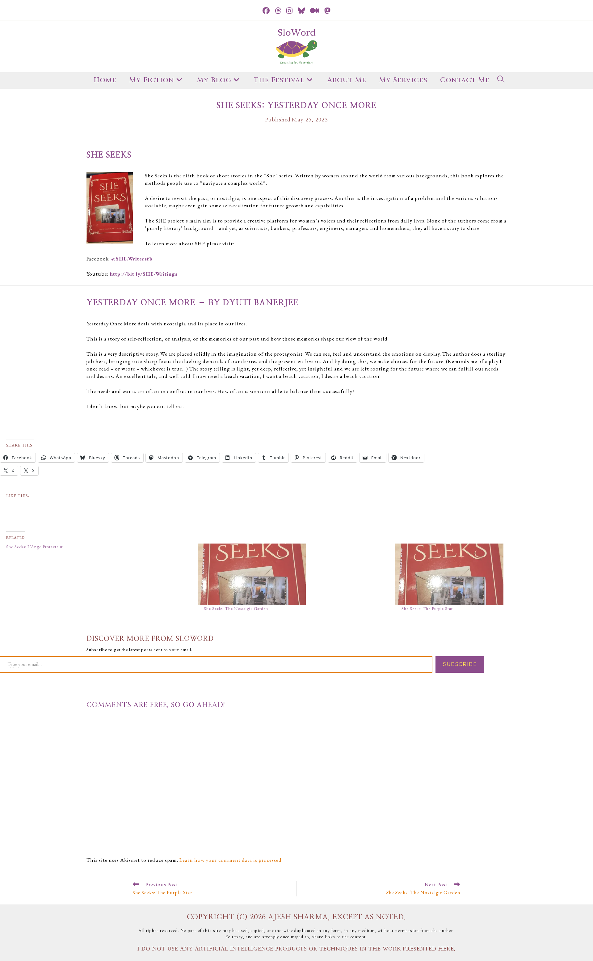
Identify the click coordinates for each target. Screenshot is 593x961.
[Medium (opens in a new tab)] (315, 11)
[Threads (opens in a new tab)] (278, 11)
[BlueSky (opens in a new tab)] (301, 11)
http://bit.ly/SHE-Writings (143, 273)
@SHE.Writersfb (132, 258)
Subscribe (460, 664)
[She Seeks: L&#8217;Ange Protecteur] (99, 547)
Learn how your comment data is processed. (231, 860)
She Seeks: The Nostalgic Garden (236, 608)
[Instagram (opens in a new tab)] (289, 11)
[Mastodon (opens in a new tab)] (327, 11)
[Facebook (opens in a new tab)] (266, 11)
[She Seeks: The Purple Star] (491, 574)
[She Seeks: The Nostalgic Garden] (293, 574)
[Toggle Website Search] (501, 80)
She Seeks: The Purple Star (427, 608)
